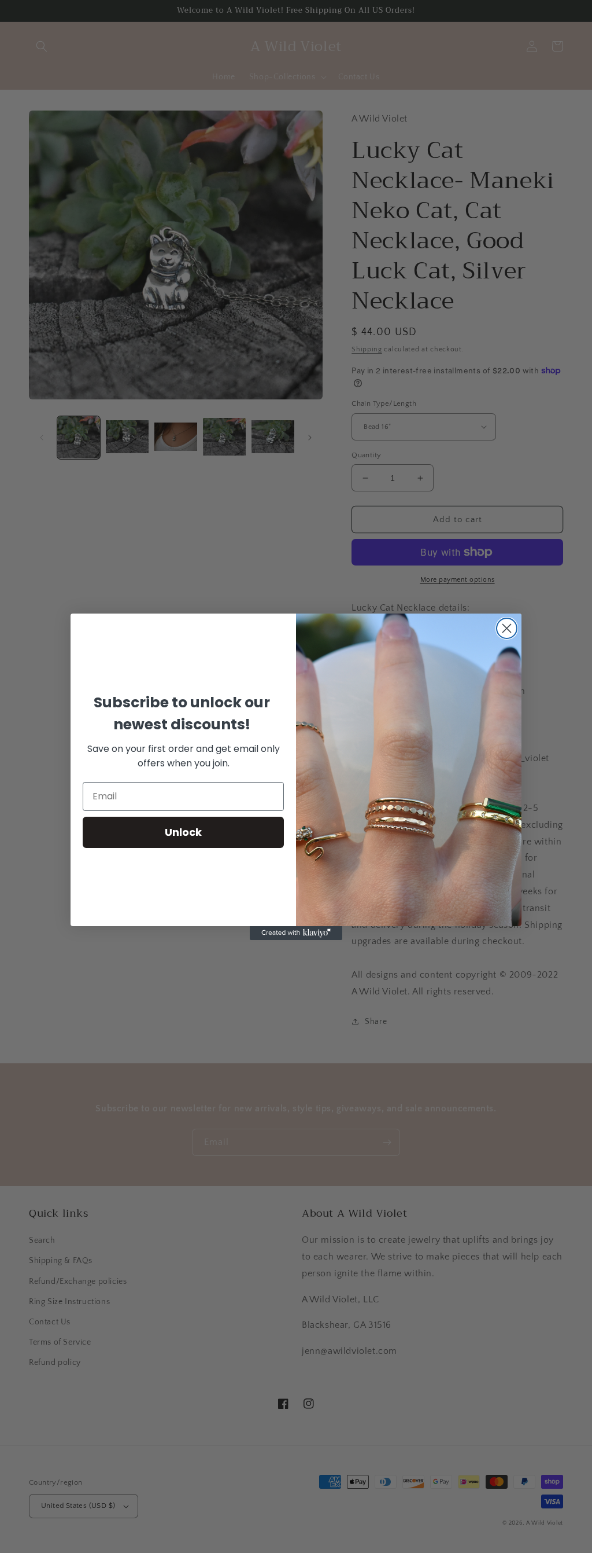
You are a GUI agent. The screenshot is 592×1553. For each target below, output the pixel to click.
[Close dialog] (507, 628)
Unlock (183, 832)
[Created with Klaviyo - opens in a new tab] (296, 933)
